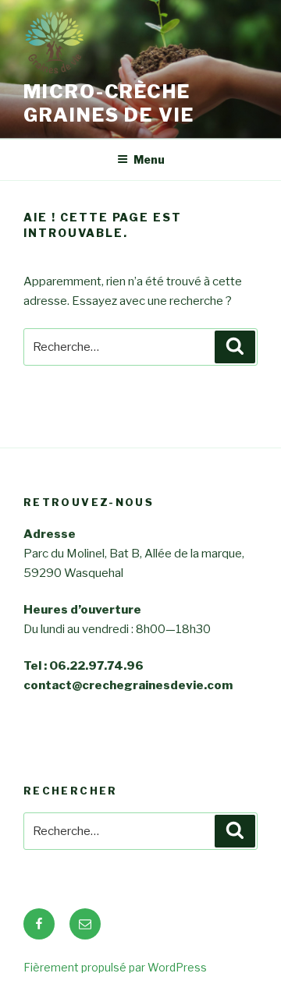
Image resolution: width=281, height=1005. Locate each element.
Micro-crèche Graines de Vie (108, 103)
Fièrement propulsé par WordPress (115, 967)
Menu (149, 159)
